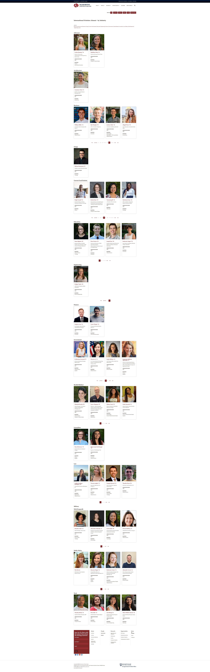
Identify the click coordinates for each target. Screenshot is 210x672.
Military (126, 26)
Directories (103, 633)
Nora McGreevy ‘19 (79, 447)
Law (124, 26)
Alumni (102, 635)
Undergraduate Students (113, 643)
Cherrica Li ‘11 (94, 359)
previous (95, 142)
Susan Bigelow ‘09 (79, 241)
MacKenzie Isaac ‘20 (127, 200)
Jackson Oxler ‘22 (111, 125)
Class (128, 12)
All (111, 12)
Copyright (75, 664)
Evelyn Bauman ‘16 (79, 52)
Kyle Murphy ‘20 (94, 125)
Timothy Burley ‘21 (79, 612)
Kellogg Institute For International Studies (81, 665)
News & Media (129, 5)
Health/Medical (116, 26)
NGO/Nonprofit (131, 26)
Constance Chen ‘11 (79, 89)
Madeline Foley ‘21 (95, 52)
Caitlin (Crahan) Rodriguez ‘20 (78, 484)
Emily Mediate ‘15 (111, 359)
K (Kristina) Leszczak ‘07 (80, 359)
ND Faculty (123, 633)
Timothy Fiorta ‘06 (127, 483)
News (132, 635)
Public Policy (76, 27)
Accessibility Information (78, 668)
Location (115, 12)
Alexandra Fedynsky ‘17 (96, 528)
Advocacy (75, 26)
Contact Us (87, 666)
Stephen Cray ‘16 (79, 324)
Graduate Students (114, 640)
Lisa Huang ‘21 (110, 612)
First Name (77, 637)
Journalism (121, 26)
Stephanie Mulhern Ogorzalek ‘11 (127, 360)
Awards (92, 639)
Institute (92, 633)
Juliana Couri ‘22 (111, 404)
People (102, 5)
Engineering (103, 26)
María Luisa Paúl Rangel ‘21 (96, 447)
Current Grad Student (92, 26)
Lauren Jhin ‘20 (110, 528)
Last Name (77, 641)
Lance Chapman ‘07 (95, 404)
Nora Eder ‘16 (94, 612)
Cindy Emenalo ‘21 (127, 404)
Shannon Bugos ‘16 (95, 570)
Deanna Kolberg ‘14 (127, 528)
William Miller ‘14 (79, 125)
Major (124, 12)
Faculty (112, 638)
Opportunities (115, 5)
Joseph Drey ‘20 (110, 241)
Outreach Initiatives (94, 637)
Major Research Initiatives (113, 634)
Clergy (87, 26)
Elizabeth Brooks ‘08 (79, 404)
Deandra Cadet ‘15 (79, 528)
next (115, 142)
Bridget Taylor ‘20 (79, 284)
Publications (113, 636)
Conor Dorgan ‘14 (95, 324)
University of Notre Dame (84, 664)
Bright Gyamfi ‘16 (79, 200)
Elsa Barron (77, 570)
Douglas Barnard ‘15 (111, 483)
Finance (107, 26)
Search (134, 6)
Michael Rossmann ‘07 (80, 166)
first (92, 142)
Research (108, 5)
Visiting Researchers (124, 635)
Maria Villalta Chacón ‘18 (129, 612)
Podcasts (133, 637)
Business (84, 26)
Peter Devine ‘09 (94, 241)
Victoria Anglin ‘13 (95, 483)
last (118, 142)
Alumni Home (133, 12)
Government (111, 26)
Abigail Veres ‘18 (127, 125)
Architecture (80, 26)
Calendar (123, 5)
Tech (79, 27)
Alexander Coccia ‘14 (128, 570)
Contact (92, 635)
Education (98, 26)
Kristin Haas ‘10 (94, 200)
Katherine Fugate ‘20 (128, 241)
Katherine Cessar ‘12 (111, 570)
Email (76, 646)
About (97, 5)
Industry (120, 12)
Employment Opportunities (93, 642)
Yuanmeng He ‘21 (111, 200)
